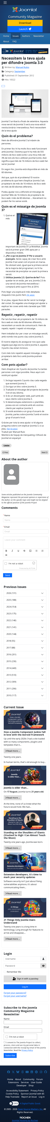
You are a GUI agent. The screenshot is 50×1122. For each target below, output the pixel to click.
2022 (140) (11, 620)
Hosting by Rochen (25, 1120)
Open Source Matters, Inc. (30, 1109)
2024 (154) (11, 606)
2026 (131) (11, 593)
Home (6, 36)
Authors (26, 36)
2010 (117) (11, 695)
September (19, 71)
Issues (16, 36)
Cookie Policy (12, 1093)
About (6, 41)
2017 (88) (10, 647)
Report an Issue (29, 1096)
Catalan (6, 445)
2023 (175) (11, 613)
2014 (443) (11, 668)
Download (25, 23)
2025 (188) (11, 600)
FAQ (15, 41)
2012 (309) (11, 681)
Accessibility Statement (17, 1090)
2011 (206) (11, 688)
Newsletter (38, 36)
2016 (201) (11, 654)
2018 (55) (10, 640)
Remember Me (14, 971)
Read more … (13, 750)
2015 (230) (11, 661)
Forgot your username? (15, 995)
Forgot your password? (15, 992)
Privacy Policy (27, 1050)
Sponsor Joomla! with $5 (32, 1093)
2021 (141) (11, 627)
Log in (25, 986)
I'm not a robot (16, 1036)
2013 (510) (11, 675)
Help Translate (12, 1096)
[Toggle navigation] (5, 2)
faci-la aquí (12, 428)
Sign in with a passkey (27, 978)
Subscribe (10, 1055)
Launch (23, 29)
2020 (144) (11, 634)
